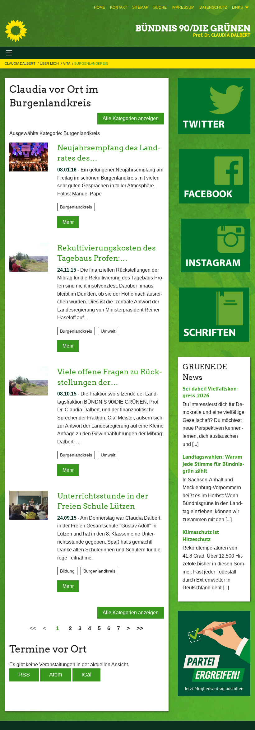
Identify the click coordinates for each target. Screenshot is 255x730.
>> (140, 628)
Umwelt (108, 331)
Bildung (67, 571)
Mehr (68, 222)
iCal (86, 675)
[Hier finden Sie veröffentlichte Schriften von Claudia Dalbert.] (214, 315)
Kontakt (118, 7)
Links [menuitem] (237, 7)
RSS (24, 675)
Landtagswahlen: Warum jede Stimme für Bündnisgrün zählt (213, 463)
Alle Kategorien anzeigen (131, 118)
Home (99, 7)
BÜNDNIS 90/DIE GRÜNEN (192, 28)
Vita (67, 63)
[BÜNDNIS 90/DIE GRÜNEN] (16, 31)
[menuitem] (99, 7)
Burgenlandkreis (91, 63)
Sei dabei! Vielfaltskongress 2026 (211, 392)
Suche (160, 7)
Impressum (183, 7)
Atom (55, 675)
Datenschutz (213, 7)
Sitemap (140, 7)
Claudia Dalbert (20, 63)
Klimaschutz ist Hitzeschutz (201, 535)
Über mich (50, 63)
